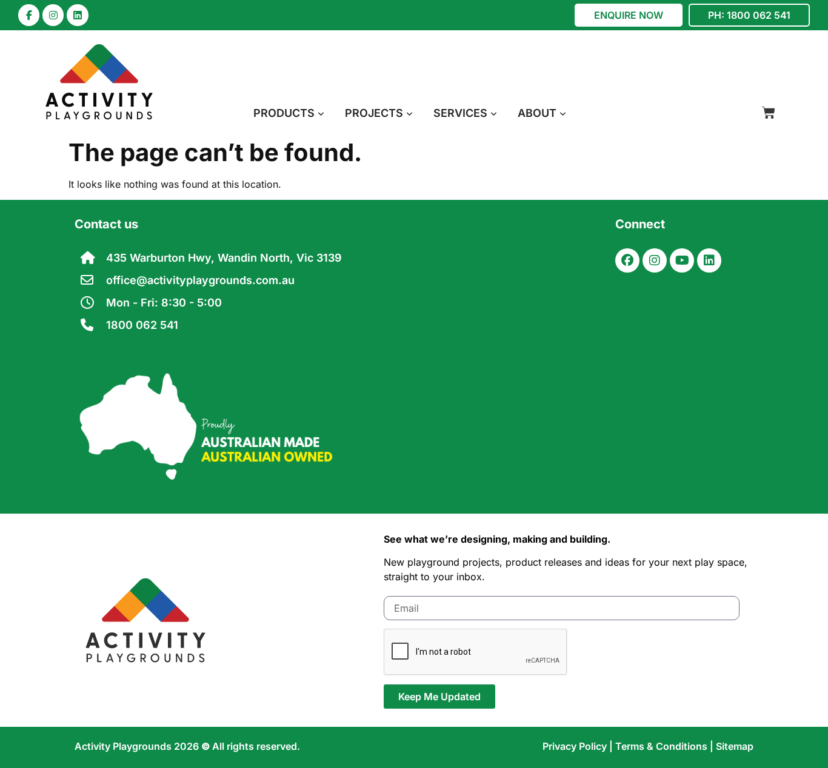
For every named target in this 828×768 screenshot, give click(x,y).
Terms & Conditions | (665, 746)
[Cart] (768, 112)
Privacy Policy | (579, 746)
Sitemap (734, 746)
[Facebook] (627, 260)
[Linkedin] (77, 14)
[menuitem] (289, 113)
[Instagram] (53, 14)
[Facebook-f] (28, 14)
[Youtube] (682, 260)
